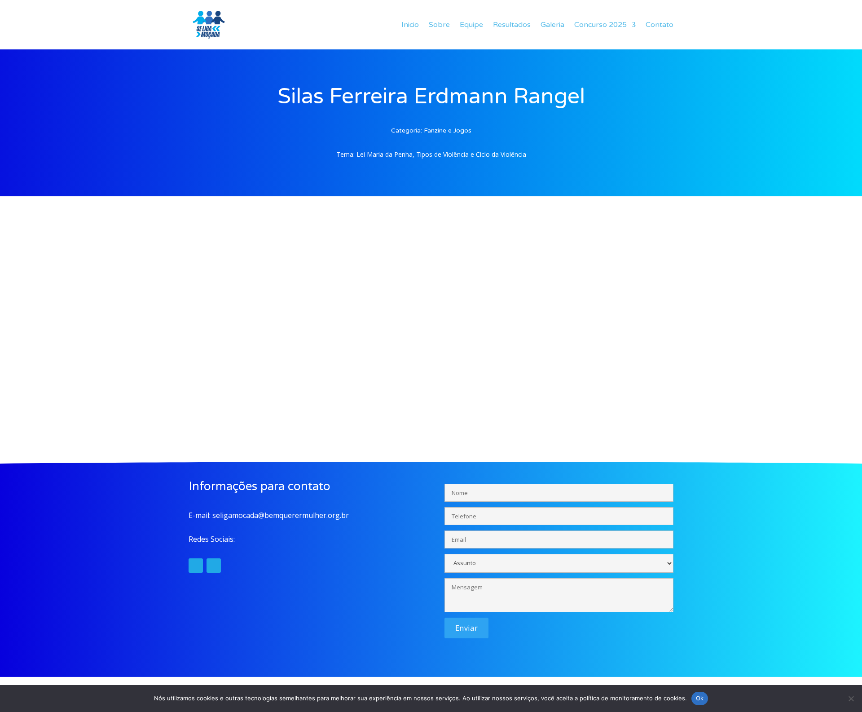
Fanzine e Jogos (447, 130)
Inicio (410, 24)
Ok (700, 698)
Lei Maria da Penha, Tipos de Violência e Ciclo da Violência (441, 154)
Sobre (439, 24)
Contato (659, 24)
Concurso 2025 (600, 24)
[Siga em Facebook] (214, 565)
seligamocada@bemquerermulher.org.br (280, 515)
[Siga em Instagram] (196, 565)
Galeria (552, 24)
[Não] (850, 698)
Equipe (471, 24)
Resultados (512, 24)
